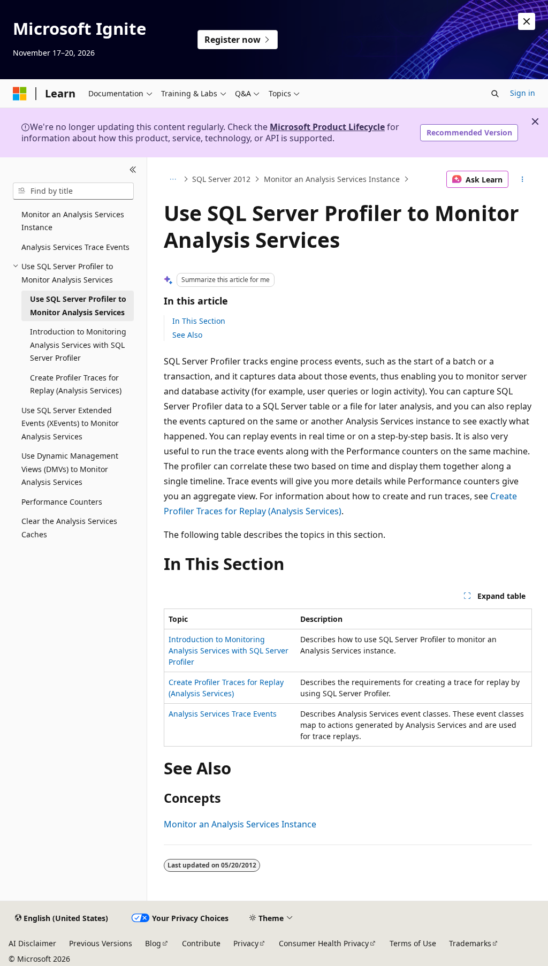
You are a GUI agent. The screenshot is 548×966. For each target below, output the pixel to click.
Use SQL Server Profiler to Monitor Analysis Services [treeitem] (78, 305)
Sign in (522, 93)
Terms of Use (413, 943)
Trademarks (470, 943)
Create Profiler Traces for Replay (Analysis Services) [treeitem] (75, 384)
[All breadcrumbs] (173, 179)
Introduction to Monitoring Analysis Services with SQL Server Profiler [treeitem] (78, 344)
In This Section (198, 321)
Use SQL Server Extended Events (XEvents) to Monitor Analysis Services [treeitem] (70, 423)
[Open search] (495, 93)
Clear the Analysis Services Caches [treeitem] (69, 527)
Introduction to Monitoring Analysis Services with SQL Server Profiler (228, 650)
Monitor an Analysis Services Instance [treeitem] (72, 221)
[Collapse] (133, 170)
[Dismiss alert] (526, 21)
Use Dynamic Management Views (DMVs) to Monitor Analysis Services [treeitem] (69, 469)
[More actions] (522, 179)
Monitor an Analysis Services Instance (332, 179)
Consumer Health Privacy (324, 943)
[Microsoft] (20, 94)
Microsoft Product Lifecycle (327, 127)
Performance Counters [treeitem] (61, 502)
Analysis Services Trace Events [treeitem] (75, 247)
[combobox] (73, 191)
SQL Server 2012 (221, 179)
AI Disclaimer (32, 943)
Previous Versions (100, 943)
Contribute (201, 943)
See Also (187, 335)
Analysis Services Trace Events (223, 714)
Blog (153, 943)
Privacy (245, 943)
